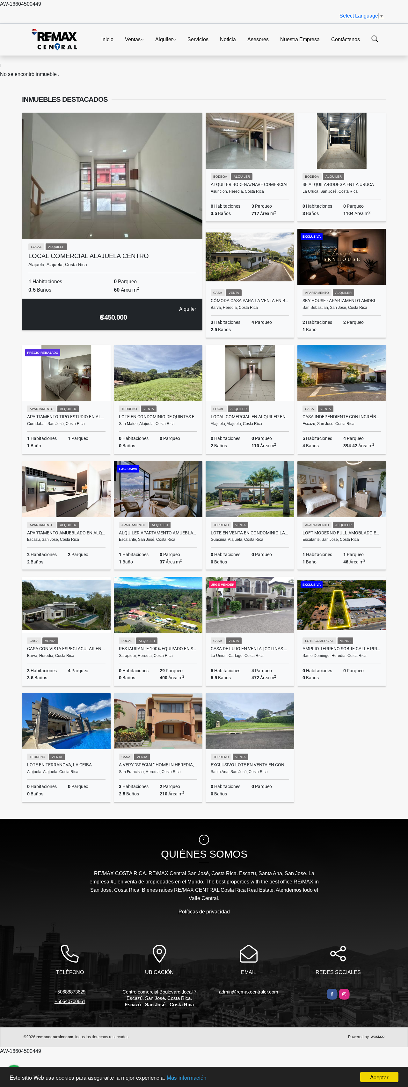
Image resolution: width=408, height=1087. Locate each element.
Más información (186, 1077)
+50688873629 (70, 991)
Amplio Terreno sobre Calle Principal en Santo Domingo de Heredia (341, 648)
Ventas (133, 39)
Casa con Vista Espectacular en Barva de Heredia (66, 648)
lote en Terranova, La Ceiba (59, 764)
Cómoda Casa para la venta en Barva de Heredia (250, 300)
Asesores (258, 39)
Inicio (107, 39)
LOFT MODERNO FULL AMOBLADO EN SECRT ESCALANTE (341, 532)
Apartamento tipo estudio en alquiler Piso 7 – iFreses (66, 416)
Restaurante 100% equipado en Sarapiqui (158, 648)
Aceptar (379, 1077)
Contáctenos (345, 39)
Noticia (228, 39)
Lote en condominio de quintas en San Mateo (158, 416)
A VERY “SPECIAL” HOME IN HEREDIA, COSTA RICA (158, 764)
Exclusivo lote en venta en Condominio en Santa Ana (250, 764)
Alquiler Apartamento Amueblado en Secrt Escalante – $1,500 (158, 532)
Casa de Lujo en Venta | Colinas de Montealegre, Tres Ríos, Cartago (250, 648)
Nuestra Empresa (300, 39)
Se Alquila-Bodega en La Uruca (338, 184)
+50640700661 (70, 1001)
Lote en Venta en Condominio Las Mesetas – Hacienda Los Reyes (250, 532)
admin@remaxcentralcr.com (248, 991)
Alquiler (164, 39)
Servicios (197, 39)
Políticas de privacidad (204, 911)
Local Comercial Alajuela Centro (88, 255)
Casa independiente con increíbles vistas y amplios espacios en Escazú (341, 416)
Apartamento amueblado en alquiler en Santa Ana (66, 532)
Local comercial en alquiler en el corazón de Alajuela (250, 416)
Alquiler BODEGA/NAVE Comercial (250, 184)
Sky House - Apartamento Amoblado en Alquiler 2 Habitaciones (341, 300)
